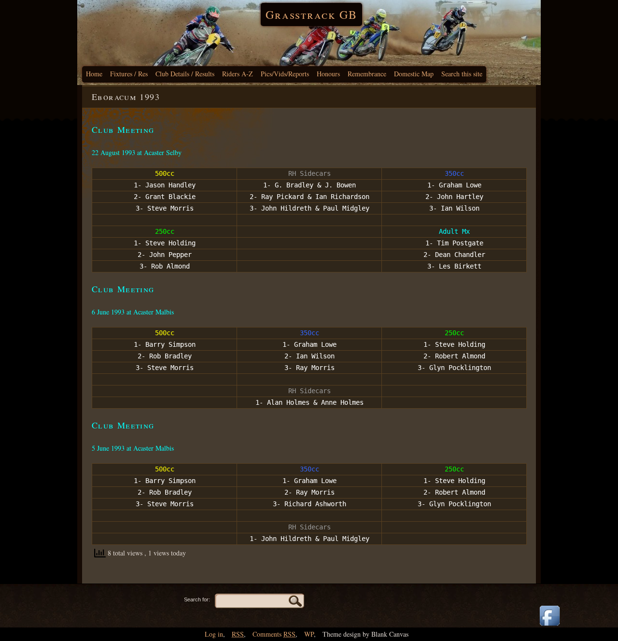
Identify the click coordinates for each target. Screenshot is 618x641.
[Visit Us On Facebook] (549, 626)
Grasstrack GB (311, 14)
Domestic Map (414, 73)
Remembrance (367, 73)
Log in (214, 634)
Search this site (461, 73)
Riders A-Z (237, 73)
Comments (274, 634)
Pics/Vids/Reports (285, 73)
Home (94, 73)
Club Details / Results (184, 73)
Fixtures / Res (129, 73)
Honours (328, 73)
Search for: (197, 599)
